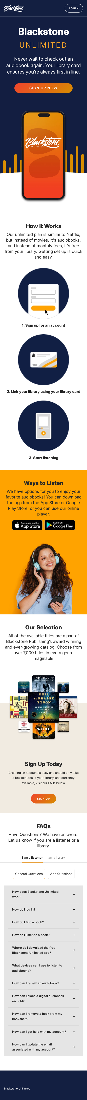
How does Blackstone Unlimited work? (35, 894)
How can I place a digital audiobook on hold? (38, 998)
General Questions (29, 874)
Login (74, 8)
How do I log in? (23, 909)
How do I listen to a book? (31, 935)
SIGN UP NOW (43, 88)
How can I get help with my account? (39, 1032)
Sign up (43, 798)
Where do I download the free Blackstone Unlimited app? (33, 950)
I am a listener (32, 857)
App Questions (61, 874)
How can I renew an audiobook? (35, 983)
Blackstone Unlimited (17, 1088)
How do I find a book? (28, 922)
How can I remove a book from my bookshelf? (37, 1016)
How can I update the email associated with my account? (33, 1047)
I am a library (56, 857)
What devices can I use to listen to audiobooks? (37, 968)
